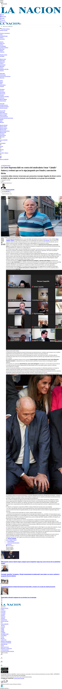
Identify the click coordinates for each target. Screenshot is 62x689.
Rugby (1, 82)
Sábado (1, 119)
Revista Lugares (3, 128)
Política (8, 165)
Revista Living (3, 129)
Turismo (2, 90)
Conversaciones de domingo (6, 118)
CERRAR (1, 0)
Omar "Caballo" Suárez (11, 540)
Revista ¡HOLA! (3, 126)
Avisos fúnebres (3, 113)
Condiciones (16, 678)
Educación (2, 62)
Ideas (1, 121)
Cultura (1, 63)
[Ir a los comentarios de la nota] (3, 239)
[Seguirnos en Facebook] (1, 654)
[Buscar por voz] (60, 26)
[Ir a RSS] (1, 665)
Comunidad (2, 65)
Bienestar (2, 66)
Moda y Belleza (3, 99)
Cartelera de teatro (4, 106)
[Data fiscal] (2, 687)
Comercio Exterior (4, 47)
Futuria (1, 42)
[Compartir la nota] (1, 241)
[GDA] (4, 682)
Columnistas (3, 75)
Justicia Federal (10, 541)
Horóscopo (2, 93)
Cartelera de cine (4, 105)
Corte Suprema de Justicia (13, 542)
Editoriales (2, 73)
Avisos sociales (3, 115)
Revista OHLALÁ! (3, 125)
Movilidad (2, 49)
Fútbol (1, 80)
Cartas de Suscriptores (5, 76)
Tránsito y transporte (5, 33)
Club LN (3, 20)
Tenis (1, 83)
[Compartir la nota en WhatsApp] (3, 241)
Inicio (2, 14)
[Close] (1, 599)
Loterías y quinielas (4, 96)
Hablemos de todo (4, 69)
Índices (1, 50)
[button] (31, 91)
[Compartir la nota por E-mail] (4, 244)
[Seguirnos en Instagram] (1, 662)
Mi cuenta (3, 22)
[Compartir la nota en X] (3, 244)
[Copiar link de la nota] (1, 243)
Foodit (2, 18)
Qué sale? (2, 103)
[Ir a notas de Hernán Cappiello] (31, 186)
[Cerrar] (20, 24)
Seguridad (2, 60)
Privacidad (21, 678)
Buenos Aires (3, 59)
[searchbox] (30, 26)
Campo (1, 44)
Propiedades (3, 46)
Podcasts (2, 98)
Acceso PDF (2, 111)
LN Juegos (2, 89)
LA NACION (4, 165)
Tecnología (2, 92)
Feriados (2, 95)
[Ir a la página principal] (31, 13)
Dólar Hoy (2, 43)
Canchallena (3, 85)
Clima (1, 34)
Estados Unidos (3, 54)
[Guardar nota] (1, 239)
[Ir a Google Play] (4, 670)
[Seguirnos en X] (1, 658)
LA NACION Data (4, 36)
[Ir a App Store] (4, 672)
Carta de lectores (4, 116)
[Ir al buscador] (2, 6)
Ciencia (1, 67)
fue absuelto (47, 240)
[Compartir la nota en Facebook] (1, 244)
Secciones (3, 16)
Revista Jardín (3, 132)
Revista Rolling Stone (5, 131)
